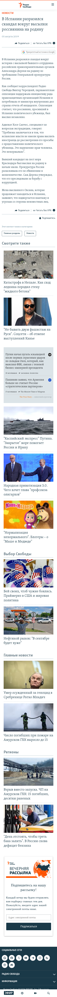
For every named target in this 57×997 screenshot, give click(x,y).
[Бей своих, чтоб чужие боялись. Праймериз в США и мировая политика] (28, 573)
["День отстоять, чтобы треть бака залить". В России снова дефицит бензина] (28, 819)
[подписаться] (12, 965)
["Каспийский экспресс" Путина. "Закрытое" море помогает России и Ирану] (28, 421)
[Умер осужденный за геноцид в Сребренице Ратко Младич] (28, 675)
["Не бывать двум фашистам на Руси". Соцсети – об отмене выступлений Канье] (28, 312)
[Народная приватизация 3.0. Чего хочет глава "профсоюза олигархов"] (28, 468)
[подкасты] (22, 993)
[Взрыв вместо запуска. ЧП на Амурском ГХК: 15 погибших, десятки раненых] (28, 772)
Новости (8, 13)
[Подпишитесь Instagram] (40, 958)
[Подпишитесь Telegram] (33, 958)
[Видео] (35, 993)
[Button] (22, 43)
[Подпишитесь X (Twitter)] (19, 958)
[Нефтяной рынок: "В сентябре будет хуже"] (28, 621)
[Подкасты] (5, 965)
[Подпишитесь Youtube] (26, 958)
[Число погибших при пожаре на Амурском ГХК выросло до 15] (28, 717)
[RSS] (47, 958)
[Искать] (48, 993)
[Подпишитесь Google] (5, 958)
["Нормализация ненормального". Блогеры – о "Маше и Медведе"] (28, 515)
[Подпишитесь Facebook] (12, 958)
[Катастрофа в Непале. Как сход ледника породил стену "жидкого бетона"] (28, 265)
